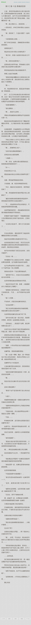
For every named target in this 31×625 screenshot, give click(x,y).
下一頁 (27, 618)
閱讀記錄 (28, 2)
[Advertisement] (15, 600)
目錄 (15, 618)
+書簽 (21, 618)
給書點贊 (19, 2)
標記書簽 (15, 2)
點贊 (9, 618)
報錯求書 (23, 2)
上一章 (3, 618)
